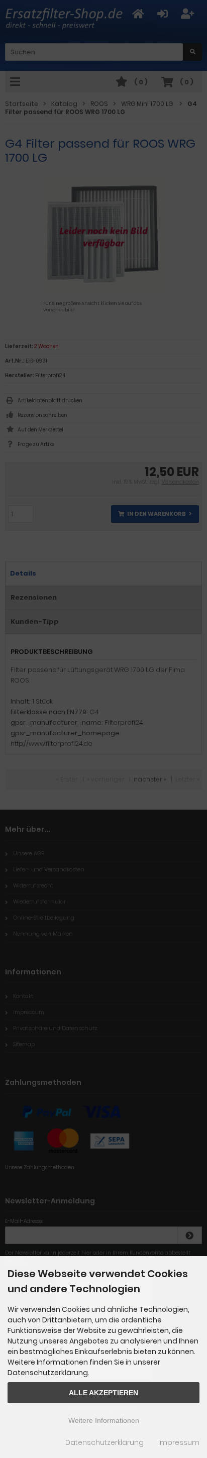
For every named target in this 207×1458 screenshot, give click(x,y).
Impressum (178, 1442)
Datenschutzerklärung (104, 1442)
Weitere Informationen (103, 1420)
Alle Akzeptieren (103, 1393)
